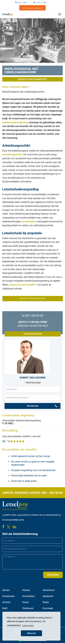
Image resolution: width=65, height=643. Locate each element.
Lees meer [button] (28, 625)
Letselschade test (32, 8)
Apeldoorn (48, 596)
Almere (26, 590)
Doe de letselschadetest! (32, 79)
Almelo (6, 590)
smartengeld (29, 221)
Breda (46, 602)
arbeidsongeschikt (12, 154)
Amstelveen (8, 596)
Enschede (48, 608)
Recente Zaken (19, 86)
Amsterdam (28, 596)
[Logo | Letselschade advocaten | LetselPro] (7, 14)
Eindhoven (28, 608)
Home (5, 86)
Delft (4, 608)
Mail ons (42, 2)
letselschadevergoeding (15, 122)
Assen (25, 602)
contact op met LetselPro (22, 284)
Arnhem (6, 602)
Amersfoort (49, 590)
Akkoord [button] (31, 633)
